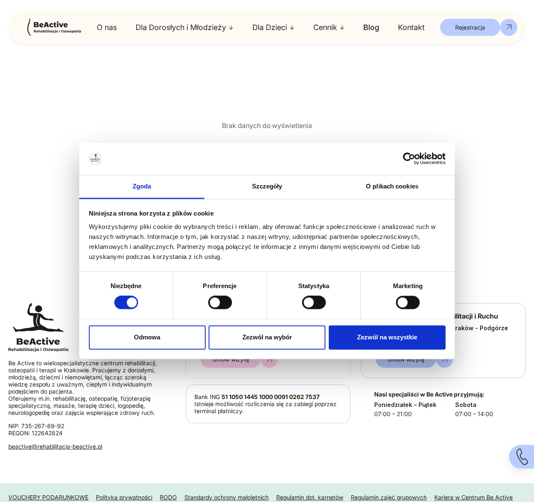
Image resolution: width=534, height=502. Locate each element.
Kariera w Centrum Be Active (473, 497)
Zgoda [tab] (142, 186)
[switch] (220, 302)
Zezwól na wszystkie (387, 337)
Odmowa (147, 337)
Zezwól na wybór (267, 337)
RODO (168, 497)
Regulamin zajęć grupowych (389, 497)
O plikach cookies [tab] (392, 186)
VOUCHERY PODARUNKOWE (48, 497)
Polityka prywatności (124, 497)
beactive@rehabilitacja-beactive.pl (55, 446)
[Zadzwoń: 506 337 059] (521, 457)
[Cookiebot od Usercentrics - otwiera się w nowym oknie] (409, 159)
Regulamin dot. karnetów (309, 497)
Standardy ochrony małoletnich (226, 497)
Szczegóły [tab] (267, 186)
